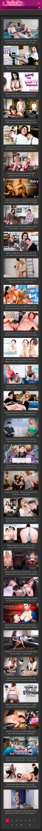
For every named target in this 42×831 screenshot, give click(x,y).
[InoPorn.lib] (13, 3)
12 (30, 825)
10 (21, 825)
